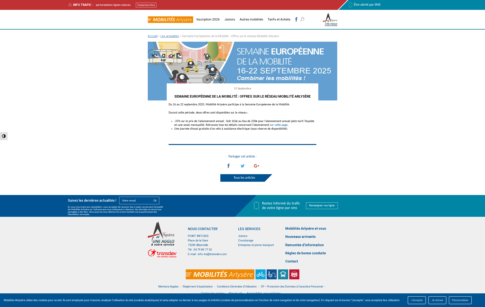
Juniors (229, 19)
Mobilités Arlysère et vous (305, 228)
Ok (155, 200)
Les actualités (169, 36)
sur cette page (279, 125)
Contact (291, 261)
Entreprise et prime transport (256, 245)
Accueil (152, 36)
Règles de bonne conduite (305, 253)
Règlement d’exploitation (198, 286)
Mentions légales (168, 286)
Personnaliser (460, 300)
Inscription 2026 (208, 19)
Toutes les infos (146, 5)
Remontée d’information (304, 245)
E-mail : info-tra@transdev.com (207, 254)
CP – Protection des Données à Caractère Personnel (292, 286)
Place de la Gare (198, 240)
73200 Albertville (198, 245)
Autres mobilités (251, 19)
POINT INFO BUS (198, 236)
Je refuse (437, 300)
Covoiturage (245, 240)
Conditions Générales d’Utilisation (237, 286)
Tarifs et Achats (279, 19)
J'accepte (417, 300)
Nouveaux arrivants (300, 237)
